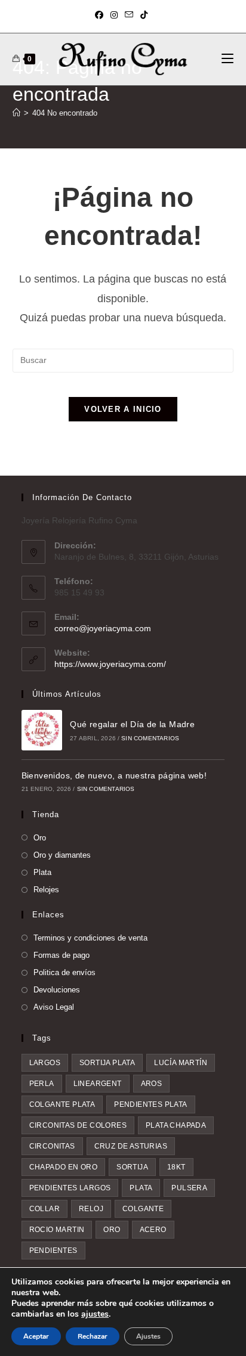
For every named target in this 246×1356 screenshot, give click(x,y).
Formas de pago (61, 955)
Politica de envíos (64, 972)
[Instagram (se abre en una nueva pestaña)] (114, 15)
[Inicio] (16, 112)
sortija (132, 1167)
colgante (143, 1209)
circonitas (52, 1146)
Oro (39, 837)
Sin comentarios (150, 738)
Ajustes (148, 1336)
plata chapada (176, 1125)
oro (111, 1229)
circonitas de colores (78, 1125)
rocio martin (57, 1229)
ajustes (95, 1314)
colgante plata (62, 1104)
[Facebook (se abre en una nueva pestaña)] (101, 15)
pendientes (53, 1250)
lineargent (97, 1083)
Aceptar (36, 1336)
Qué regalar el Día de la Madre (132, 724)
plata (141, 1188)
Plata (42, 872)
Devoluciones (56, 989)
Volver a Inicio (123, 409)
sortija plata (107, 1063)
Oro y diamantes (62, 855)
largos (44, 1063)
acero (153, 1229)
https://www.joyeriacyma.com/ (110, 664)
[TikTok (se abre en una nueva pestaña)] (144, 15)
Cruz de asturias (130, 1146)
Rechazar (92, 1336)
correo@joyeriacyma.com (102, 628)
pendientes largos (70, 1188)
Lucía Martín (180, 1063)
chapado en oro (63, 1167)
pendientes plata (150, 1104)
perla (41, 1083)
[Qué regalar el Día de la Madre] (41, 730)
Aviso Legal (53, 1007)
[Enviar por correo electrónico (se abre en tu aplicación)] (129, 15)
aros (151, 1083)
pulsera (189, 1188)
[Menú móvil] (227, 59)
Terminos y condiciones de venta (90, 937)
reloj (91, 1209)
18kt (176, 1167)
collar (44, 1209)
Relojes (46, 889)
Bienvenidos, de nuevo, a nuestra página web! (114, 775)
